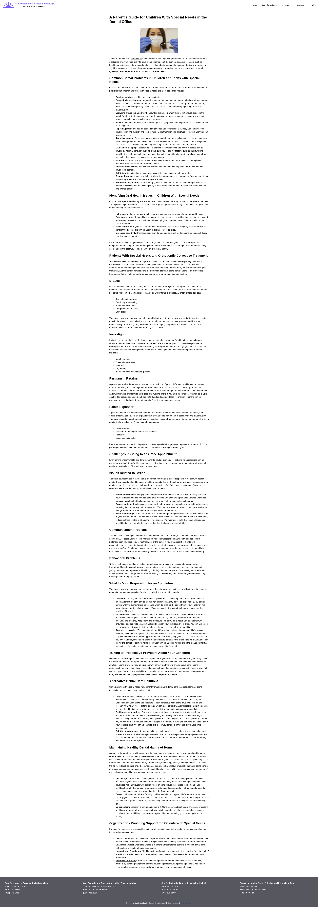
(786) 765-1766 (12, 892)
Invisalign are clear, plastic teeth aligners (128, 340)
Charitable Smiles (124, 845)
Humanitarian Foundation (128, 851)
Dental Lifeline (123, 838)
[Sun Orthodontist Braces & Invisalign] (29, 5)
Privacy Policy (186, 903)
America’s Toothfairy (126, 860)
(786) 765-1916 (90, 892)
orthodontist (136, 59)
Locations (285, 5)
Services (300, 5)
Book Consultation (269, 5)
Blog (314, 5)
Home (254, 5)
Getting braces (138, 293)
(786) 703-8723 (247, 892)
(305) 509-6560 (168, 892)
